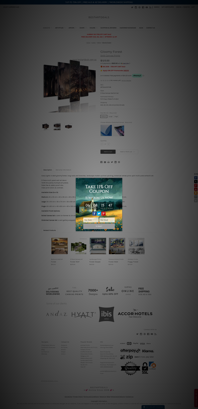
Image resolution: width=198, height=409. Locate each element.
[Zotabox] (121, 229)
